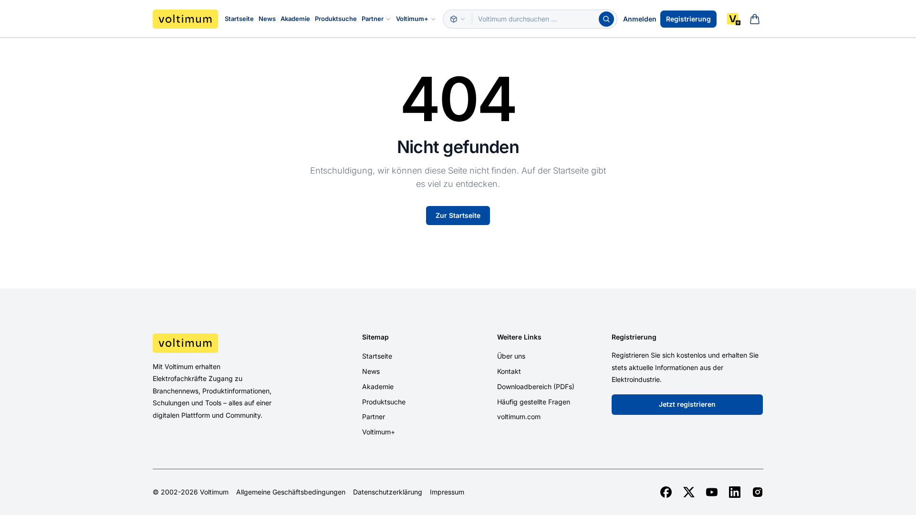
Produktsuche (336, 18)
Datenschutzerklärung (387, 492)
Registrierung (688, 19)
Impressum (447, 492)
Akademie (295, 18)
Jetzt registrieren (687, 404)
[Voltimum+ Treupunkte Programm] (733, 19)
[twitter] (689, 492)
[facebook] (666, 492)
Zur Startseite (458, 215)
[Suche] (606, 19)
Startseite (239, 18)
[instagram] (757, 492)
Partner (373, 18)
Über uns (511, 356)
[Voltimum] (185, 19)
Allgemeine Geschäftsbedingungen (290, 492)
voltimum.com (519, 416)
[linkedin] (734, 492)
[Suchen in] (457, 19)
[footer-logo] (225, 342)
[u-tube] (712, 492)
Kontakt (509, 371)
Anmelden (639, 19)
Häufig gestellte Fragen (533, 402)
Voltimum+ (412, 18)
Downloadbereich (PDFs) (535, 386)
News (267, 18)
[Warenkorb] (754, 19)
